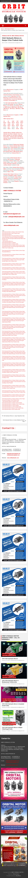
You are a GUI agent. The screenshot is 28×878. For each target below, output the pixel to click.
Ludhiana (5, 165)
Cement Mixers (12, 100)
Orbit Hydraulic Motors (7, 234)
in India (17, 165)
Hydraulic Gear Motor (8, 134)
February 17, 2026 (6, 730)
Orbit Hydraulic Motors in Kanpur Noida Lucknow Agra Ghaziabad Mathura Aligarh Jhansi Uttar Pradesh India (13, 391)
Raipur (8, 171)
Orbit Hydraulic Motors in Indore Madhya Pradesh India (14, 420)
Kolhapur (5, 181)
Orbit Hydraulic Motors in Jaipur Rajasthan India (13, 415)
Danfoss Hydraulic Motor (15, 146)
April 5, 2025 (4, 42)
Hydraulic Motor (6, 35)
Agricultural (13, 96)
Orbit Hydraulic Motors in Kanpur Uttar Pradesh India (13, 404)
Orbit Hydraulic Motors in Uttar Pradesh (10, 405)
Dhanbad (22, 168)
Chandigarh (10, 175)
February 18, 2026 (6, 660)
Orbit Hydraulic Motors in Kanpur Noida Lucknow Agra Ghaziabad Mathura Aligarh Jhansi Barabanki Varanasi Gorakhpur (13, 278)
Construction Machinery (17, 99)
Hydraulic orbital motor (16, 132)
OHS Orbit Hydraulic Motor (8, 653)
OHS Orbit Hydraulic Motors (10, 658)
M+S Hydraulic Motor (8, 151)
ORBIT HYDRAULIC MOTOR (17, 872)
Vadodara (14, 163)
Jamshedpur (6, 179)
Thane (15, 162)
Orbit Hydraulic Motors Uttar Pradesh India (11, 409)
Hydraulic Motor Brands (18, 167)
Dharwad (5, 177)
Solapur (15, 175)
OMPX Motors (8, 107)
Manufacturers (10, 89)
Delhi (8, 159)
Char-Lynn (13, 150)
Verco (12, 148)
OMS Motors (6, 108)
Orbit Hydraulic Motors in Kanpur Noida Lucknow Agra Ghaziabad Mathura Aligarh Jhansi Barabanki (13, 264)
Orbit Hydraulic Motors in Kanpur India (10, 243)
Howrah (11, 170)
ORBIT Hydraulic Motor (8, 118)
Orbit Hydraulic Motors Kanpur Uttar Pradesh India (12, 408)
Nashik (9, 165)
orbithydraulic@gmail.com (13, 455)
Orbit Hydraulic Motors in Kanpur (9, 242)
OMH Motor (18, 108)
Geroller (17, 105)
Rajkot (4, 168)
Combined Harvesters (13, 97)
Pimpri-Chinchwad (7, 163)
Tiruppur (16, 177)
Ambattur (5, 182)
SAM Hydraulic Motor (18, 151)
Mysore (20, 177)
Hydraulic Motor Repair (8, 174)
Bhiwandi (16, 178)
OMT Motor (12, 108)
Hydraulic (5, 147)
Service (16, 174)
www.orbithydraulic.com (13, 457)
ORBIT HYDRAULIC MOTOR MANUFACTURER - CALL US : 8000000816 (11, 637)
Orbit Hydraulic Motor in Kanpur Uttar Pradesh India (13, 231)
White (22, 148)
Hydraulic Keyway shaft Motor (10, 138)
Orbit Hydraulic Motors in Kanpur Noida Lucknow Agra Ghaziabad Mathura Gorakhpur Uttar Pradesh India (13, 395)
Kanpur (4, 162)
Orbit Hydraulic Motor (18, 35)
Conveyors (5, 100)
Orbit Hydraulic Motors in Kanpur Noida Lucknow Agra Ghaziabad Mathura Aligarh (13, 255)
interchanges (10, 104)
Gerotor (11, 105)
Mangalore (16, 181)
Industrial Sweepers (7, 94)
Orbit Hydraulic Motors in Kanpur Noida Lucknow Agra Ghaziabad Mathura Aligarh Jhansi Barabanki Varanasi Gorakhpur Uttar (13, 376)
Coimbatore (19, 170)
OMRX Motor (14, 107)
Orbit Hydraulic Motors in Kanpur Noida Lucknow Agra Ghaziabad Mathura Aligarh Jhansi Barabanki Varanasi (13, 268)
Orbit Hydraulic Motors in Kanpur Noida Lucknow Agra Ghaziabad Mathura (13, 251)
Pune (18, 160)
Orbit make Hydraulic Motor (11, 103)
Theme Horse (16, 874)
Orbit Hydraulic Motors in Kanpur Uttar (10, 401)
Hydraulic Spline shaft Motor (16, 136)
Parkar (22, 146)
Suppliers (17, 114)
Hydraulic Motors (7, 132)
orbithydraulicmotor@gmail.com (15, 42)
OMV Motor (20, 107)
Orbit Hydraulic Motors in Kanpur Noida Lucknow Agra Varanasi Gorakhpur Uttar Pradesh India (13, 399)
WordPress (18, 875)
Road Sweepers (16, 94)
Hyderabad (17, 159)
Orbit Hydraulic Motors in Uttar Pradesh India (11, 406)
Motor (17, 128)
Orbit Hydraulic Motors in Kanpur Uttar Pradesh (12, 402)
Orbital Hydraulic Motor (15, 157)
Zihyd (12, 147)
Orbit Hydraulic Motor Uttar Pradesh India (11, 233)
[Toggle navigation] (3, 25)
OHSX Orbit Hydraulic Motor (9, 655)
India (12, 171)
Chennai (11, 160)
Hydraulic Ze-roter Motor (12, 135)
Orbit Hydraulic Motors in (7, 241)
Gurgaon (5, 178)
